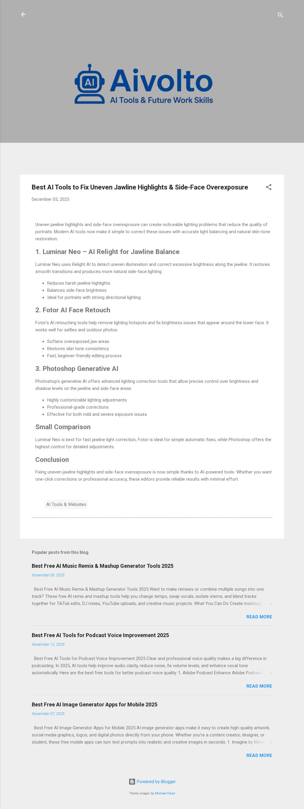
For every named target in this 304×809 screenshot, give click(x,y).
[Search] (280, 16)
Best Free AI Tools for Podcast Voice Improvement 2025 (100, 635)
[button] (268, 188)
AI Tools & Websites (66, 504)
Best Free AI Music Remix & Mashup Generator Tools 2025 (102, 566)
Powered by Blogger (156, 781)
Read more (259, 617)
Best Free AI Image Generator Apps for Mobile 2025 (94, 704)
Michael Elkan (165, 793)
